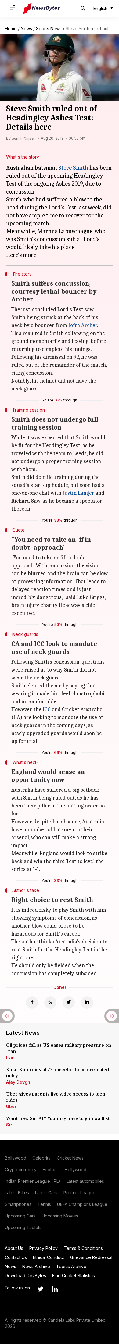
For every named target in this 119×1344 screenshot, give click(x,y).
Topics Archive (71, 1266)
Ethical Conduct (48, 1257)
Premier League (79, 1192)
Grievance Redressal (91, 1257)
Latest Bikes (17, 1192)
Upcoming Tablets (23, 1227)
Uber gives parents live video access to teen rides (56, 1097)
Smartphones (18, 1204)
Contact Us (16, 1257)
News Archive (36, 1266)
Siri (9, 1124)
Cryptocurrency (21, 1169)
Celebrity (41, 1157)
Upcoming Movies (60, 1215)
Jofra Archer (82, 325)
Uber (11, 1106)
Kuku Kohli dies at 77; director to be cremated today (57, 1073)
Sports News (49, 28)
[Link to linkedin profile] (55, 1289)
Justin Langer (78, 493)
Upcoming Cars (20, 1215)
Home (11, 28)
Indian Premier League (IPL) (32, 1181)
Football (51, 1169)
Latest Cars (46, 1192)
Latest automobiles (85, 1181)
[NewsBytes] (41, 8)
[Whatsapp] (50, 1002)
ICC (47, 709)
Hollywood (75, 1169)
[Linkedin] (87, 1002)
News (26, 28)
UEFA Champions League (82, 1204)
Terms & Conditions (83, 1248)
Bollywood (15, 1157)
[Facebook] (32, 1002)
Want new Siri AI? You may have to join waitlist (58, 1118)
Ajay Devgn (18, 1082)
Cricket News (70, 1157)
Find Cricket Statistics (73, 1275)
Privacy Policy (43, 1248)
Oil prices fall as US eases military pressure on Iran (58, 1048)
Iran (10, 1057)
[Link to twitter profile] (40, 1289)
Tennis (44, 1204)
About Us (14, 1248)
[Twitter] (69, 1002)
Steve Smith (73, 167)
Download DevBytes (25, 1275)
